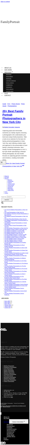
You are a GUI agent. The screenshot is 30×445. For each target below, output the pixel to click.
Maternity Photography (9, 373)
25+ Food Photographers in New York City (14, 212)
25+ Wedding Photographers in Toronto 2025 (14, 235)
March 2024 (7, 302)
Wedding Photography (9, 365)
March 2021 (7, 303)
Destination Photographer (10, 377)
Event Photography (8, 368)
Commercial (10, 186)
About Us (7, 67)
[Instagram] (4, 329)
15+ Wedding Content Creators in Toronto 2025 (15, 237)
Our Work (8, 69)
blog (12, 397)
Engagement (9, 76)
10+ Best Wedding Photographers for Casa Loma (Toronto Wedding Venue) (15, 286)
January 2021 (7, 306)
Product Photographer (9, 381)
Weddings (8, 74)
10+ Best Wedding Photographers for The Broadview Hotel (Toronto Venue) (14, 277)
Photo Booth (9, 89)
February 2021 (7, 305)
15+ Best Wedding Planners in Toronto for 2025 (15, 234)
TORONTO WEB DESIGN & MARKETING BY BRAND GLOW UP (13, 406)
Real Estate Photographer (10, 380)
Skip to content (5, 1)
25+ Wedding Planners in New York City (13, 233)
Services (6, 178)
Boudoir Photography (9, 370)
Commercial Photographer (10, 374)
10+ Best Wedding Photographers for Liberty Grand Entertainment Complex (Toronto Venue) (16, 253)
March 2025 (7, 301)
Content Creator (11, 80)
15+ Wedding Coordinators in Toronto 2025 (14, 230)
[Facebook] (2, 329)
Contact (7, 95)
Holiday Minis (9, 91)
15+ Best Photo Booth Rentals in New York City (15, 219)
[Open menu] (3, 162)
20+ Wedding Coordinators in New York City (14, 232)
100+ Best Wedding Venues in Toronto (13, 241)
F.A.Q (6, 93)
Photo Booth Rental (8, 375)
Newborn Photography (9, 371)
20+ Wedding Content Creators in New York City (15, 229)
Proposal (8, 78)
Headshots (9, 87)
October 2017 (7, 307)
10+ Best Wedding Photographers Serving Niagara (16, 284)
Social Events (10, 82)
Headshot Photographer (9, 378)
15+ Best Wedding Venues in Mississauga (14, 238)
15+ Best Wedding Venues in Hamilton (13, 239)
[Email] (6, 329)
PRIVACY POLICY (6, 406)
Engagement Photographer (10, 367)
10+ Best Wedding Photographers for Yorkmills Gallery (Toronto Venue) (15, 282)
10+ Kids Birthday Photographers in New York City (16, 228)
